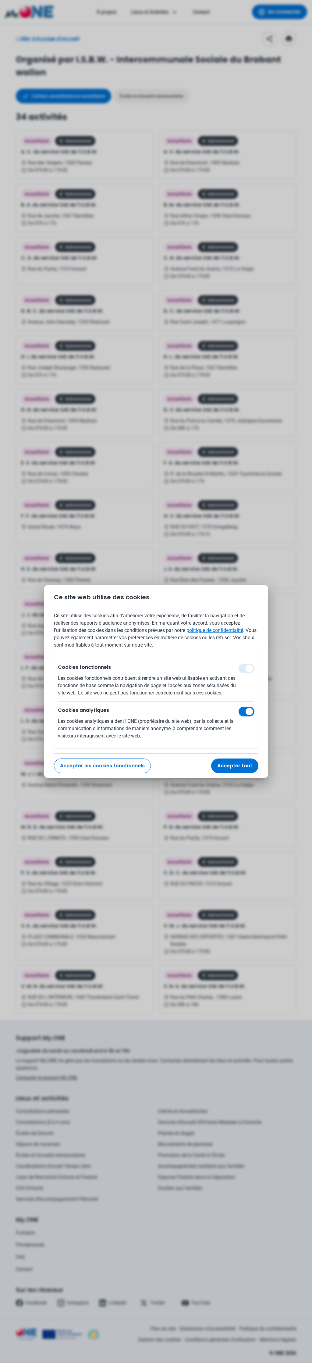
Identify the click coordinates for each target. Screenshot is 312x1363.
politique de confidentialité (214, 630)
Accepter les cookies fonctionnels (102, 765)
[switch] (246, 711)
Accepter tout (234, 765)
